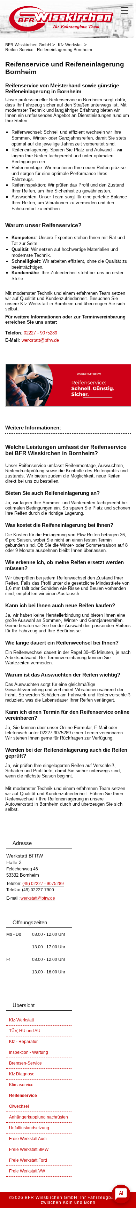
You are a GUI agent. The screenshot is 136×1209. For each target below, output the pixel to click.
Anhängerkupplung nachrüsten (38, 1117)
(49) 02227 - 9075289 (43, 883)
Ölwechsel (19, 1106)
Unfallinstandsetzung (29, 1127)
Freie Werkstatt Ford (28, 1160)
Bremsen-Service (25, 1063)
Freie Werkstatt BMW (28, 1149)
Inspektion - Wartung (28, 1052)
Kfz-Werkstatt (70, 44)
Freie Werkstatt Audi (28, 1138)
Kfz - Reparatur (23, 1041)
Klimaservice (21, 1084)
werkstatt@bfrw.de (40, 340)
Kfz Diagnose (22, 1074)
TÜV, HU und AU (24, 1030)
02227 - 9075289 (40, 332)
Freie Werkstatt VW (27, 1171)
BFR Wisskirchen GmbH (28, 44)
